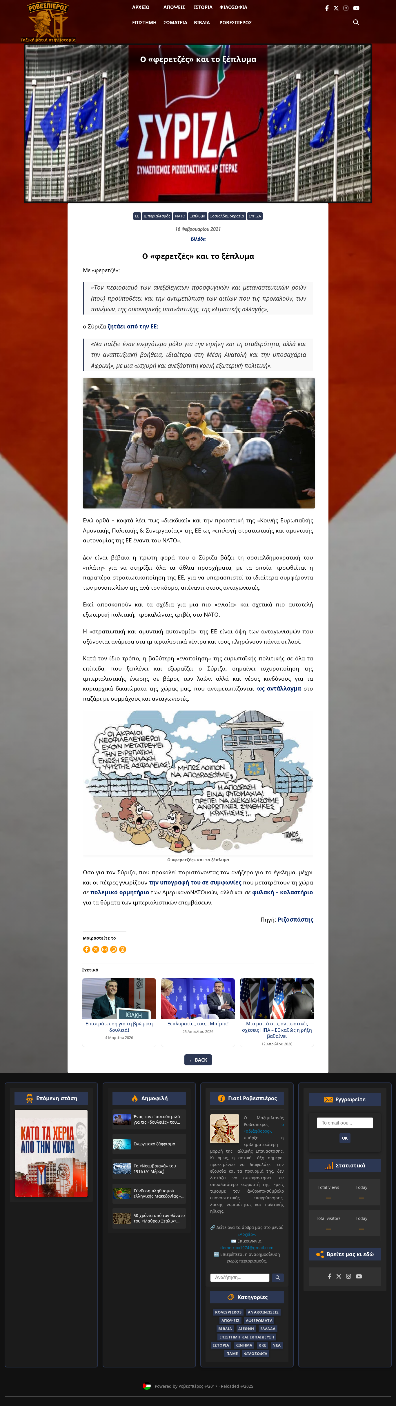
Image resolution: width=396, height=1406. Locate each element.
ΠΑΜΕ (232, 1353)
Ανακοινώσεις (263, 1312)
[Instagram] (346, 8)
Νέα (277, 1345)
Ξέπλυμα (197, 216)
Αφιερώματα (259, 1320)
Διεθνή (246, 1328)
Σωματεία (175, 22)
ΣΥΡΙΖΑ (255, 216)
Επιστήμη (144, 22)
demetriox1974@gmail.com (246, 1247)
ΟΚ (345, 1138)
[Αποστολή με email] (104, 949)
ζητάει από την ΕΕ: (133, 326)
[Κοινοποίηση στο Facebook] (86, 949)
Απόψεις (174, 7)
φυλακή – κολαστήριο (282, 892)
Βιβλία (202, 22)
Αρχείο (141, 7)
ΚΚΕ (262, 1345)
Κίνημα (243, 1345)
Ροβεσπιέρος (235, 22)
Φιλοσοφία (233, 7)
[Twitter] (336, 8)
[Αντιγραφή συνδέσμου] (113, 949)
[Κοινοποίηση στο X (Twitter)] (95, 949)
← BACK (198, 1060)
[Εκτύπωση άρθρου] (122, 949)
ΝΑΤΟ (180, 216)
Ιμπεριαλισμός (157, 216)
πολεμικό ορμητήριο (119, 892)
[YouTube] (356, 8)
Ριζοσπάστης (295, 919)
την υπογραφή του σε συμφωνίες (194, 882)
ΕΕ (137, 216)
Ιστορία (203, 7)
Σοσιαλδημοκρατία (227, 216)
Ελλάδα (198, 239)
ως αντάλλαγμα (279, 688)
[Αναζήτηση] (356, 22)
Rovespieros (228, 1312)
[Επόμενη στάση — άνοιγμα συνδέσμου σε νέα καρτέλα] (51, 1153)
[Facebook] (327, 8)
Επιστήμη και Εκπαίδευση (247, 1337)
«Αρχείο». (247, 1234)
